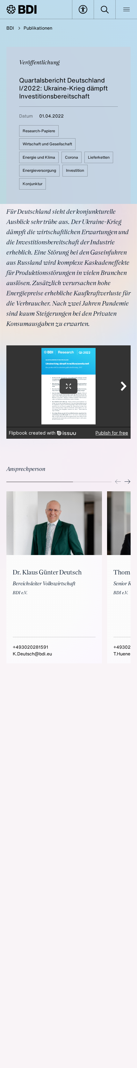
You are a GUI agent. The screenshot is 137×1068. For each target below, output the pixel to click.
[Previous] (118, 482)
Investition (75, 170)
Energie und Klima (39, 157)
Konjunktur (32, 183)
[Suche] (104, 9)
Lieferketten (99, 157)
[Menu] (126, 9)
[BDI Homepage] (21, 9)
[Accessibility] (83, 9)
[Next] (127, 482)
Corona (71, 157)
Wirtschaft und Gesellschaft (47, 144)
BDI (10, 28)
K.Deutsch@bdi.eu (32, 653)
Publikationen (38, 28)
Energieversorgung (39, 170)
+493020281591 (30, 647)
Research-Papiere (39, 131)
